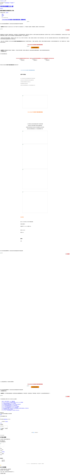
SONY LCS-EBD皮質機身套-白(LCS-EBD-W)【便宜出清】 (10, 407)
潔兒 (1, 414)
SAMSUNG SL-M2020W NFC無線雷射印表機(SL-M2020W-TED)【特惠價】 (12, 402)
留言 (6, 419)
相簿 (2, 14)
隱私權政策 (39, 463)
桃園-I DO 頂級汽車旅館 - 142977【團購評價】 (8, 401)
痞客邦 (5, 419)
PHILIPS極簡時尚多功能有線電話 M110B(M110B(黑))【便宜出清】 (11, 404)
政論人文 (6, 421)
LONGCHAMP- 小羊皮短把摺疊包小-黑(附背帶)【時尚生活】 (10, 410)
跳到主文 (1, 8)
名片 (2, 16)
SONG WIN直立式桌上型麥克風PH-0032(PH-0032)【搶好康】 (10, 406)
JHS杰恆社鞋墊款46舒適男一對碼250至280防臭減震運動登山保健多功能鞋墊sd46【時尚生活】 (15, 408)
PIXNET (29, 463)
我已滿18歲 (2, 473)
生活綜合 (7, 12)
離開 (4, 473)
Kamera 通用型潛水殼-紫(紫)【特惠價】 (7, 409)
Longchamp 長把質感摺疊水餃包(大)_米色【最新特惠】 (10, 405)
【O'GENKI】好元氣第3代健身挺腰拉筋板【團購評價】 (14, 19)
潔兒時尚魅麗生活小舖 (6, 6)
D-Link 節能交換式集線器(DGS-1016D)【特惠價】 (9, 403)
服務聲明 (43, 463)
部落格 (3, 15)
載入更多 (2, 424)
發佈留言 (2, 429)
